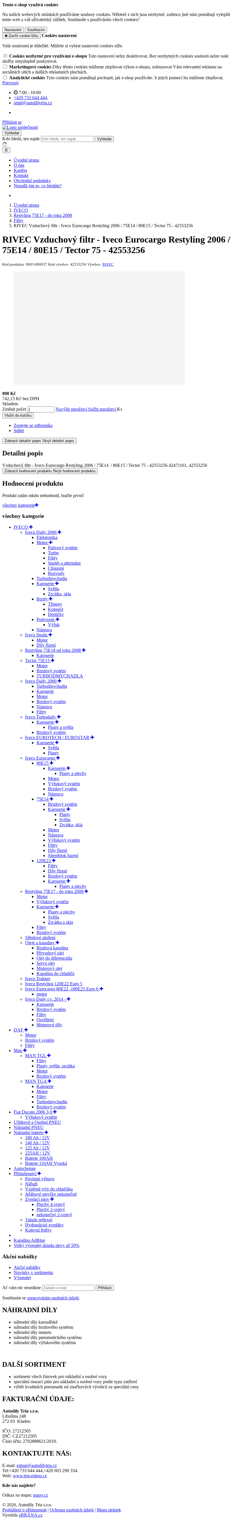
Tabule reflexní (38, 1219)
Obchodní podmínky (32, 180)
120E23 (44, 860)
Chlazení (56, 568)
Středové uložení (40, 937)
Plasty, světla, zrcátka (56, 1065)
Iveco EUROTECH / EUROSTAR (57, 737)
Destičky (56, 614)
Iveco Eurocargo (40, 758)
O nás (19, 165)
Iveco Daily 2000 (41, 681)
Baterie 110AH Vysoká (46, 1163)
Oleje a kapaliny (40, 942)
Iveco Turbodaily (41, 717)
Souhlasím (36, 30)
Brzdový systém (51, 670)
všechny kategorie (18, 505)
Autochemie (25, 1168)
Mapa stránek (109, 1509)
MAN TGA (36, 1081)
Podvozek (46, 619)
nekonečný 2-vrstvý (54, 1214)
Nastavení (13, 30)
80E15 (43, 763)
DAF (19, 1029)
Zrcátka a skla (60, 922)
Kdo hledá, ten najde (21, 138)
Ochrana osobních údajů (72, 1509)
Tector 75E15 (38, 660)
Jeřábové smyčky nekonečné (51, 1194)
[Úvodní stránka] (20, 127)
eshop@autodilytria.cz (37, 1465)
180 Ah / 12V (37, 1137)
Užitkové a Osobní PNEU (37, 1122)
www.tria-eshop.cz (30, 1475)
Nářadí (31, 1183)
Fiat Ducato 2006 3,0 (33, 1112)
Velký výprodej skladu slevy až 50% (46, 1245)
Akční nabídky (27, 1267)
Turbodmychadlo (52, 1101)
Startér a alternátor (64, 563)
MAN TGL (36, 1055)
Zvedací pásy (37, 1199)
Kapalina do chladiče (55, 973)
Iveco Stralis (37, 634)
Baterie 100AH (39, 1158)
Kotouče (55, 609)
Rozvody (56, 573)
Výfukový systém (64, 783)
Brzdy (43, 599)
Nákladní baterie (29, 1132)
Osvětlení (45, 1019)
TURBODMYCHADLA (60, 675)
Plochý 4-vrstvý (51, 1204)
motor (42, 994)
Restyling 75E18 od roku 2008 (53, 650)
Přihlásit (105, 1288)
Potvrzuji (10, 82)
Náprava (44, 629)
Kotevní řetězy (38, 1230)
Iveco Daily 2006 (41, 532)
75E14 (43, 799)
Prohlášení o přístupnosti (24, 1509)
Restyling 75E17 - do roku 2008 (54, 891)
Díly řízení (46, 645)
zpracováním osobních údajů (53, 1297)
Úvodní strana (26, 160)
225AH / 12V (37, 1153)
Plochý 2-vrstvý (51, 1209)
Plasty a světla (60, 727)
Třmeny (55, 604)
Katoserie (45, 1086)
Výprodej (22, 1277)
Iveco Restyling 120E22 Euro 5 (53, 983)
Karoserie (46, 583)
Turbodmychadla (52, 578)
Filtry (53, 557)
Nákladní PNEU (29, 1127)
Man (18, 1050)
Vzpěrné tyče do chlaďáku (49, 1189)
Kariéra (20, 170)
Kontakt (21, 175)
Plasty (53, 752)
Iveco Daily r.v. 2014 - (46, 999)
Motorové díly (49, 1024)
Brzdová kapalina (52, 947)
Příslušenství (25, 1173)
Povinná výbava (39, 1178)
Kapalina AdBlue (29, 1240)
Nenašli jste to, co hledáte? (38, 185)
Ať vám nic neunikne (22, 1287)
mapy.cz (40, 1495)
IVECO (21, 527)
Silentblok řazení (63, 855)
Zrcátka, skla (59, 593)
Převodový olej (50, 953)
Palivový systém (62, 547)
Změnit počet (14, 409)
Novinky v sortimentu (33, 1272)
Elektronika (47, 537)
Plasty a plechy (72, 773)
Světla (53, 588)
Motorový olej (49, 968)
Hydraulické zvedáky (44, 1224)
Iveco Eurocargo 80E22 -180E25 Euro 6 (62, 988)
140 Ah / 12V (37, 1142)
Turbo (53, 552)
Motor (43, 542)
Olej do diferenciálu (54, 958)
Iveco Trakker (37, 978)
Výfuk (54, 624)
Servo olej (46, 963)
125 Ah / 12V (37, 1147)
